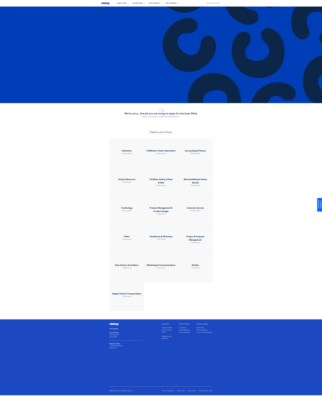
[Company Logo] (108, 3)
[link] (114, 324)
